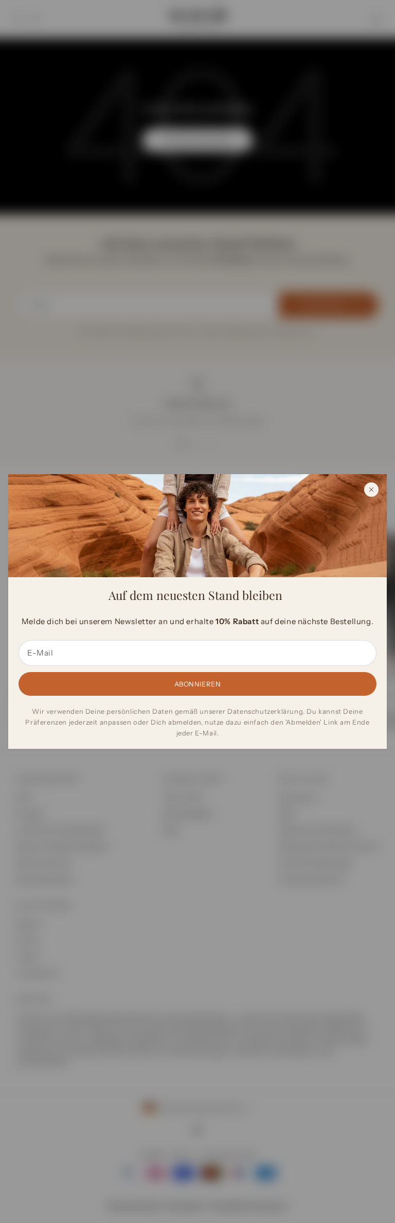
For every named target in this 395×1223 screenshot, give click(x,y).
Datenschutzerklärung (265, 711)
